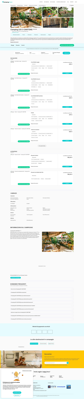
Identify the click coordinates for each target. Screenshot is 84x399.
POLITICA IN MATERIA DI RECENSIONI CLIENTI (39, 390)
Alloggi (12, 45)
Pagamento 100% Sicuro (52, 377)
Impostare (17, 395)
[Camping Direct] (7, 2)
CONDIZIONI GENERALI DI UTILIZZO (37, 388)
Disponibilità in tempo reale (33, 377)
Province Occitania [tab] (43, 343)
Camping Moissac (21, 346)
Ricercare (67, 53)
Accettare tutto (17, 392)
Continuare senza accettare (27, 370)
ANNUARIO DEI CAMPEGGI (36, 385)
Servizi (22, 45)
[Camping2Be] (61, 387)
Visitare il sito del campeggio (67, 45)
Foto (69, 26)
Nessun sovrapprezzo (42, 376)
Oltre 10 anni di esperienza (61, 377)
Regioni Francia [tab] (51, 343)
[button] (81, 1)
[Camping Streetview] (52, 387)
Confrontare (15, 26)
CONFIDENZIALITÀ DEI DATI (36, 387)
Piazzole (17, 45)
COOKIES (33, 389)
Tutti (53, 53)
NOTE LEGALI (34, 386)
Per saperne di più (42, 145)
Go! (67, 362)
